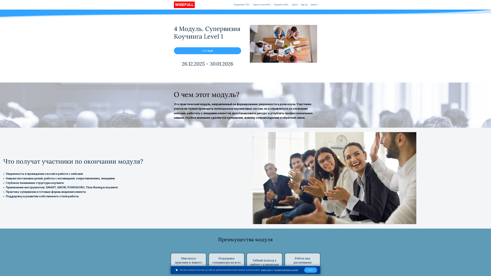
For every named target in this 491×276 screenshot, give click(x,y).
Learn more (266, 270)
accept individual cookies (286, 270)
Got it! (311, 270)
